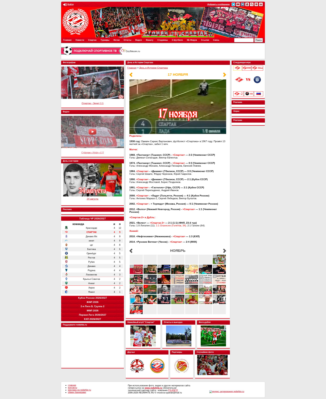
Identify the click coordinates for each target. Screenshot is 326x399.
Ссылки (205, 40)
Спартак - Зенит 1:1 (93, 103)
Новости (80, 40)
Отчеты (127, 40)
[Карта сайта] (256, 4)
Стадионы (162, 40)
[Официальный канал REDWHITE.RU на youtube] (238, 4)
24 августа (92, 198)
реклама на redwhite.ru (79, 390)
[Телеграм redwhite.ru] (233, 4)
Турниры (105, 40)
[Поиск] (252, 4)
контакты (72, 387)
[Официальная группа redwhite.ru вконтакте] (242, 4)
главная (72, 385)
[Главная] (247, 4)
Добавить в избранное (218, 4)
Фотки (116, 40)
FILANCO (173, 390)
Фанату (149, 40)
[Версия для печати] (261, 4)
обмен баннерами (77, 392)
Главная (67, 40)
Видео (138, 40)
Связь (216, 40)
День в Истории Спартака (153, 67)
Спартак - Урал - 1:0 (92, 152)
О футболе (177, 40)
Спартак (92, 40)
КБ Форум (192, 40)
